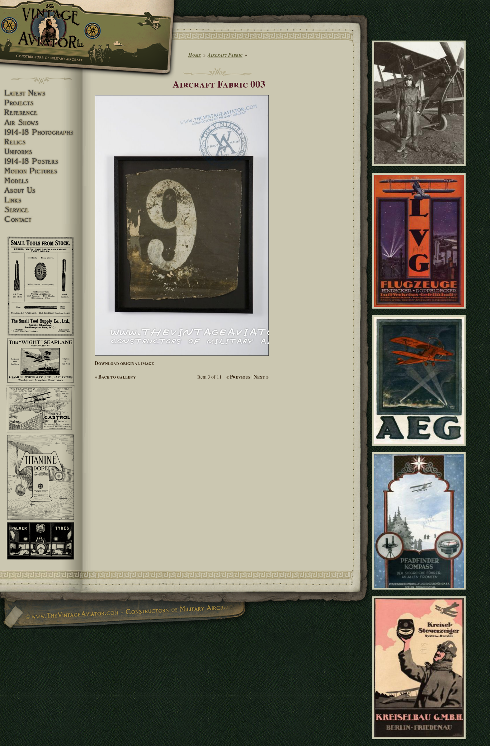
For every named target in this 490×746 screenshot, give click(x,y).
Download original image (124, 363)
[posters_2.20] (420, 448)
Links (41, 200)
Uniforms (41, 151)
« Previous (238, 376)
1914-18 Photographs (41, 132)
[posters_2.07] (420, 592)
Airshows (41, 122)
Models (41, 181)
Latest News (41, 93)
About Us (41, 190)
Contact (41, 219)
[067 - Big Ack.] (420, 169)
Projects (41, 103)
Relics (41, 142)
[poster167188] (420, 311)
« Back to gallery (115, 376)
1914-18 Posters (41, 161)
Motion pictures (41, 171)
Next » (261, 376)
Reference (41, 112)
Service (41, 210)
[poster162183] (420, 742)
